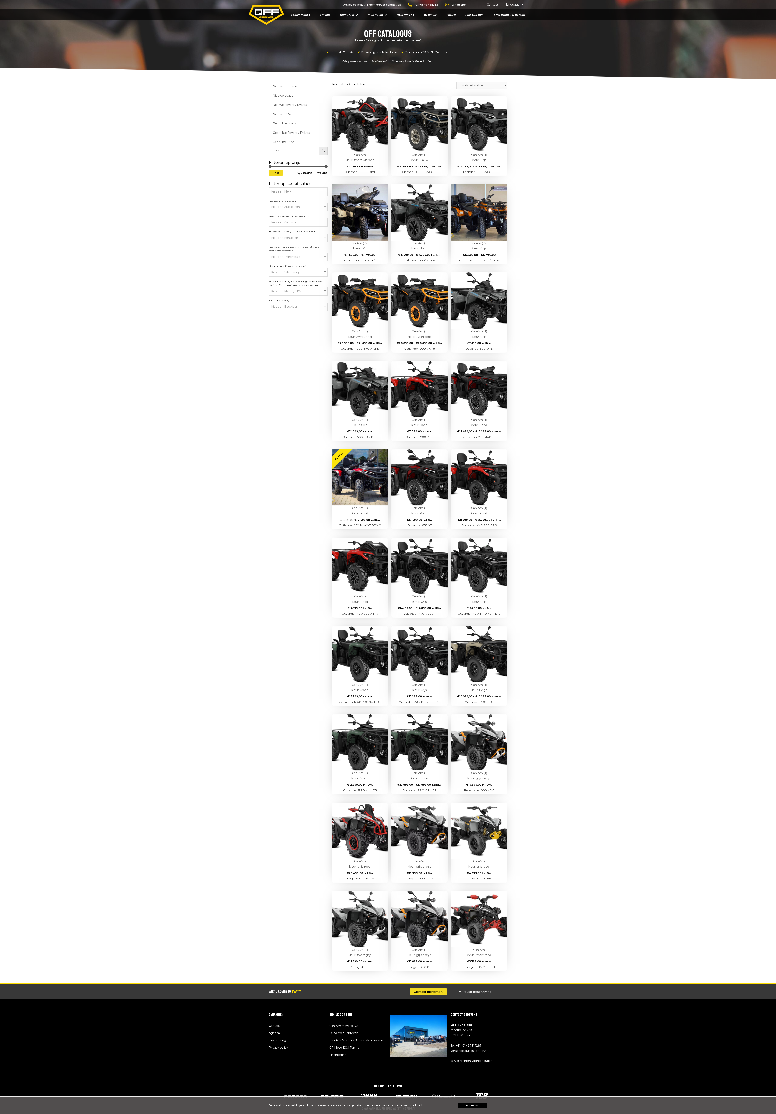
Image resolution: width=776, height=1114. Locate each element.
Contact (492, 4)
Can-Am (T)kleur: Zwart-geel (360, 334)
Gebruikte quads (284, 123)
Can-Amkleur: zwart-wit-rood (360, 157)
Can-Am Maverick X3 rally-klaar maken (356, 1040)
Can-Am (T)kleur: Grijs (479, 157)
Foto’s (451, 15)
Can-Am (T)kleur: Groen (359, 687)
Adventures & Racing (509, 15)
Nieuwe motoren (285, 86)
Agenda (325, 15)
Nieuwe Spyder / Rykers (290, 105)
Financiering (474, 15)
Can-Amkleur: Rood (360, 599)
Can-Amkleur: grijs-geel (479, 863)
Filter (275, 172)
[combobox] (298, 191)
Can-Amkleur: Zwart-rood (479, 952)
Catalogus (372, 40)
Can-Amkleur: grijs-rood (360, 863)
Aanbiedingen (300, 15)
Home (359, 40)
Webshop (430, 15)
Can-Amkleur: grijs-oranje (419, 863)
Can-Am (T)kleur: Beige (479, 687)
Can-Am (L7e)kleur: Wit (360, 245)
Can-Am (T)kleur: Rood (419, 245)
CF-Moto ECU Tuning (344, 1047)
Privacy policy (278, 1047)
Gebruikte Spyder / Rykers (291, 133)
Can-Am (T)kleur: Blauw (419, 157)
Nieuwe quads (283, 95)
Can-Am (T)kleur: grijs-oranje (479, 775)
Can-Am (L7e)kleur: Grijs (479, 245)
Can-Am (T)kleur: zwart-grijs (360, 952)
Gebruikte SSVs (283, 142)
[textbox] (298, 192)
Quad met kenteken (343, 1033)
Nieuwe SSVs (282, 114)
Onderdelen (405, 15)
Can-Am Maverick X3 (344, 1026)
